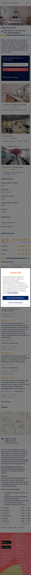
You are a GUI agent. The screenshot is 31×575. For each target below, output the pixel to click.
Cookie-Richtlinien (12, 293)
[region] (15, 287)
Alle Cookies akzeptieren (15, 298)
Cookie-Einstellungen (15, 302)
